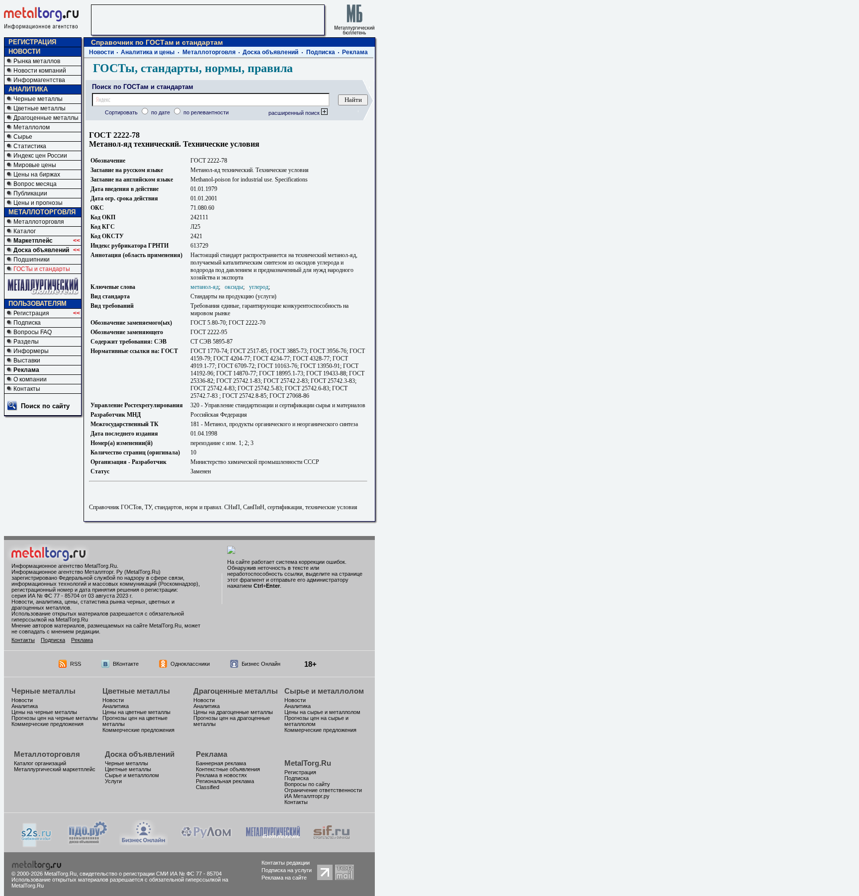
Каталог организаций (40, 763)
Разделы (26, 341)
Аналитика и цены (147, 52)
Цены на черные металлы (44, 712)
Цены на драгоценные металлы (233, 712)
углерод (258, 286)
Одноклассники (190, 664)
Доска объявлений (41, 250)
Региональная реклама (225, 781)
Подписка (27, 322)
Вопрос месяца (35, 183)
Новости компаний (39, 70)
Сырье (22, 136)
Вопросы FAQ (32, 332)
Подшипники (31, 259)
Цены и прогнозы (38, 202)
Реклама (26, 369)
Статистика (29, 146)
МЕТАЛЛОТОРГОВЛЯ (42, 212)
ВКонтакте (126, 664)
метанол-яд (204, 286)
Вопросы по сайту (307, 784)
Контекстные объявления (228, 769)
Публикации (30, 193)
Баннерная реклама (221, 763)
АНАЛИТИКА (28, 89)
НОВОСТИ (24, 51)
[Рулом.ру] (206, 842)
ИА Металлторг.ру (307, 796)
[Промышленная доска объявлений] (88, 843)
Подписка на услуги (286, 870)
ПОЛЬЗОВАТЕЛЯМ (37, 303)
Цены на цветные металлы (136, 712)
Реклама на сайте (284, 878)
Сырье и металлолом (324, 691)
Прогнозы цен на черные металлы (54, 718)
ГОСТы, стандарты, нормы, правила (193, 68)
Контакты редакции (285, 863)
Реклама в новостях (221, 775)
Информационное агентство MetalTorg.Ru (64, 566)
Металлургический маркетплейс (54, 769)
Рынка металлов (36, 61)
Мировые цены (34, 165)
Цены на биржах (36, 174)
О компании (30, 379)
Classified (207, 787)
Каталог (24, 231)
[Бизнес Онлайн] (143, 842)
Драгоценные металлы (46, 117)
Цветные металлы (39, 108)
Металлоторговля (38, 221)
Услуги (113, 781)
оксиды (234, 286)
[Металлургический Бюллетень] (272, 842)
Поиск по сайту (45, 406)
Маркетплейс (33, 240)
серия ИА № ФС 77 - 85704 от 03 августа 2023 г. (72, 596)
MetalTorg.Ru (307, 763)
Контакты (26, 388)
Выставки (26, 360)
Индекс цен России (40, 155)
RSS (75, 664)
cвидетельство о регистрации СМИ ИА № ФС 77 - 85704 (151, 874)
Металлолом (31, 127)
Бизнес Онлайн (261, 664)
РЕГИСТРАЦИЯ (32, 42)
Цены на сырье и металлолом (322, 712)
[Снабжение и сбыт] (37, 844)
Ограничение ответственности (323, 790)
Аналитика (24, 706)
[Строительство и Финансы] (331, 842)
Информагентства (39, 80)
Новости (101, 52)
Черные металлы (38, 98)
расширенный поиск (294, 113)
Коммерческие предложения (47, 724)
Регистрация (31, 313)
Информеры (31, 351)
